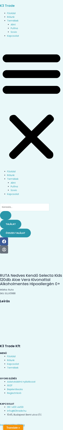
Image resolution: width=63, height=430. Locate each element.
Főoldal (11, 13)
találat (11, 224)
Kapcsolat (13, 35)
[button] (31, 105)
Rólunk (11, 17)
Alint (13, 24)
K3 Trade (7, 5)
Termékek (12, 20)
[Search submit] (5, 215)
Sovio (14, 32)
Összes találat (15, 233)
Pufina (14, 28)
